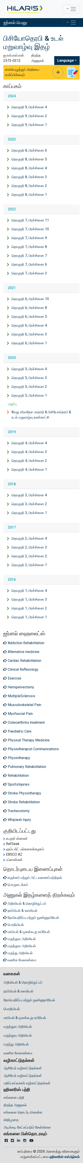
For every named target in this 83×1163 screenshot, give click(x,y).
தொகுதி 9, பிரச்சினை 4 (29, 107)
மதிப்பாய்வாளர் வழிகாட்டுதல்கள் (27, 1083)
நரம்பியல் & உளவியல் (18, 991)
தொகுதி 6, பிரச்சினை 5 (29, 316)
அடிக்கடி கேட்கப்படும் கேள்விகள (27, 1127)
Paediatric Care (19, 731)
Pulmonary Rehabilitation (26, 767)
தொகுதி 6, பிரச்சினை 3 (29, 334)
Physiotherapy (18, 758)
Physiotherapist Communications (33, 749)
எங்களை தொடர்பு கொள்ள (23, 1112)
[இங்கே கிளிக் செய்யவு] (24, 9)
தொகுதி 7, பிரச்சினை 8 (29, 247)
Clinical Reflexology (22, 669)
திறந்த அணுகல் (15, 1105)
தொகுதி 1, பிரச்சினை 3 (29, 599)
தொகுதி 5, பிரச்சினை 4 (29, 369)
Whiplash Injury (19, 820)
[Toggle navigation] (70, 9)
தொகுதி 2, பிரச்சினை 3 (29, 547)
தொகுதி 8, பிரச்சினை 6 (29, 150)
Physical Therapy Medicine (28, 740)
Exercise (14, 678)
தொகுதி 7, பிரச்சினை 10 (30, 229)
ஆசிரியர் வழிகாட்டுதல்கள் (23, 1068)
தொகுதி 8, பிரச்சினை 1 (29, 194)
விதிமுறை (11, 1120)
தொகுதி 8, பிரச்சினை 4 (29, 168)
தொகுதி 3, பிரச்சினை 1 (29, 513)
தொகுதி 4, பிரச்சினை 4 (29, 443)
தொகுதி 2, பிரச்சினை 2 (29, 556)
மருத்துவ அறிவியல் (18, 1026)
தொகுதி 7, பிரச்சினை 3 (29, 273)
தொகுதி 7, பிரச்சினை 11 (30, 220)
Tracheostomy (18, 811)
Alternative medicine (23, 652)
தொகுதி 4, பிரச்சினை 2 (29, 461)
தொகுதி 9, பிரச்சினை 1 (29, 125)
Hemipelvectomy (20, 687)
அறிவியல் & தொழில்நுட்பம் (23, 982)
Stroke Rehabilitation (23, 802)
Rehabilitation (18, 775)
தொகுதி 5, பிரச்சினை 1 (29, 395)
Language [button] (65, 60)
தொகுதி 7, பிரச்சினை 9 (29, 238)
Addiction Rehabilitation (25, 643)
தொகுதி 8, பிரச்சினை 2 (29, 186)
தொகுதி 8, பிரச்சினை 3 (29, 177)
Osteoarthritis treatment (26, 722)
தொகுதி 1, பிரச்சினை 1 (29, 617)
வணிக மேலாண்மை (18, 1053)
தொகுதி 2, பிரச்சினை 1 (29, 565)
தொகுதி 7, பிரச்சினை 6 (29, 264)
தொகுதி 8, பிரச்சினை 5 (29, 159)
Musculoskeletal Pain (24, 705)
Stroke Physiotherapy (24, 793)
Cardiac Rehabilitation (24, 661)
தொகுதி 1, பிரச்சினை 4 (29, 590)
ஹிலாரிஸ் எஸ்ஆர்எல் (65, 1157)
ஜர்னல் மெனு (15, 22)
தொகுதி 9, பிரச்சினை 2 (29, 116)
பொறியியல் (12, 1009)
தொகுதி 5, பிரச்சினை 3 (29, 378)
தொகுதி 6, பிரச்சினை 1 (29, 343)
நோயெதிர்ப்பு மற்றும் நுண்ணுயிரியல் (29, 1000)
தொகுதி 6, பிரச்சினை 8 (29, 308)
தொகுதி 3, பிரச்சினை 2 (29, 504)
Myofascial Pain (20, 714)
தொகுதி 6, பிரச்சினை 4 (29, 325)
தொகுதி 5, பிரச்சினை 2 (29, 386)
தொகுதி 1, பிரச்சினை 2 (29, 608)
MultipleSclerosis (21, 696)
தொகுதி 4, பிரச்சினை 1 (29, 469)
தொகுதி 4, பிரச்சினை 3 (29, 452)
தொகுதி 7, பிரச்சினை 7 (29, 255)
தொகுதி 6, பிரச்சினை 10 (30, 299)
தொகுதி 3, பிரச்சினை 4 (29, 495)
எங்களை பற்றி (14, 1097)
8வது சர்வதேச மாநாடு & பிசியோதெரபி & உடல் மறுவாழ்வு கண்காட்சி (41, 414)
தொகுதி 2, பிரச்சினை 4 (29, 538)
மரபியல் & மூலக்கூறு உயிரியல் (25, 1018)
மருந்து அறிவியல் (16, 1044)
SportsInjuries (18, 784)
